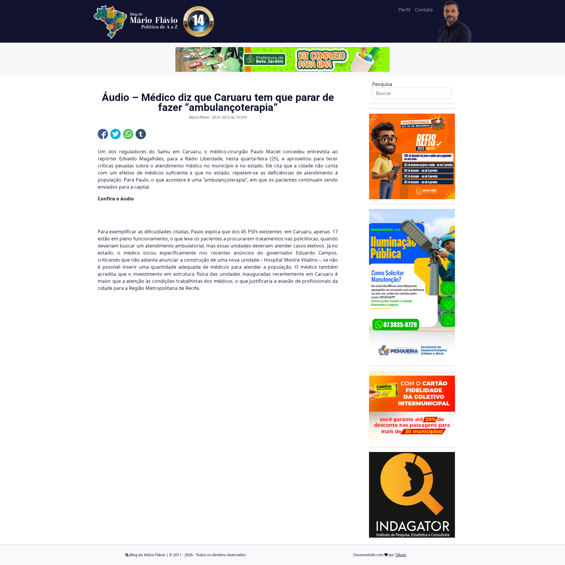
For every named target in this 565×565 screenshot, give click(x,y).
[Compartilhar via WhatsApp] (128, 134)
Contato (424, 9)
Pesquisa (382, 84)
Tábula (400, 554)
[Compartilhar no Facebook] (103, 134)
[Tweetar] (115, 134)
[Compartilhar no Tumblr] (141, 134)
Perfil (404, 9)
